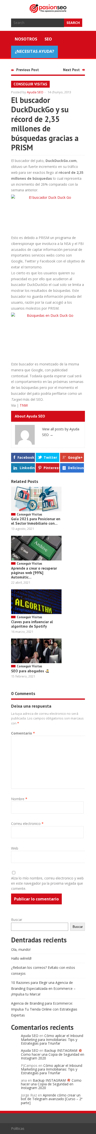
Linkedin (27, 467)
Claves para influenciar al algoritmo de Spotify (32, 624)
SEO (48, 39)
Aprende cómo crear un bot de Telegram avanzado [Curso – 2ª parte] (51, 1099)
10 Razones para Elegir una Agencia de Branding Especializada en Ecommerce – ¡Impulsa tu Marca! (43, 988)
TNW (24, 405)
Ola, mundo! (21, 949)
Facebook (25, 457)
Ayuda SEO (35, 92)
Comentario (23, 733)
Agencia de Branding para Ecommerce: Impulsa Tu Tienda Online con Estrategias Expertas (44, 1009)
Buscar (16, 919)
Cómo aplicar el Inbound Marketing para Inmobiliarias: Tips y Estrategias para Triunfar (52, 1039)
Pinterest (51, 467)
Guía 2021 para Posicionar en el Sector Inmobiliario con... (35, 521)
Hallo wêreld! (21, 958)
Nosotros (26, 39)
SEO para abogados (28, 671)
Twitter (50, 457)
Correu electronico (27, 823)
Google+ (75, 457)
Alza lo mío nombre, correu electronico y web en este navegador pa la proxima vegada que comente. (47, 883)
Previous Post (27, 69)
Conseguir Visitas (30, 84)
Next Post (71, 69)
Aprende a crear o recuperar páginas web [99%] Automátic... (34, 572)
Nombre (19, 798)
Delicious (76, 467)
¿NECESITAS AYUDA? (34, 51)
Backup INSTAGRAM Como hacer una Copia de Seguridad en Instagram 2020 (52, 1054)
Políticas (17, 1128)
